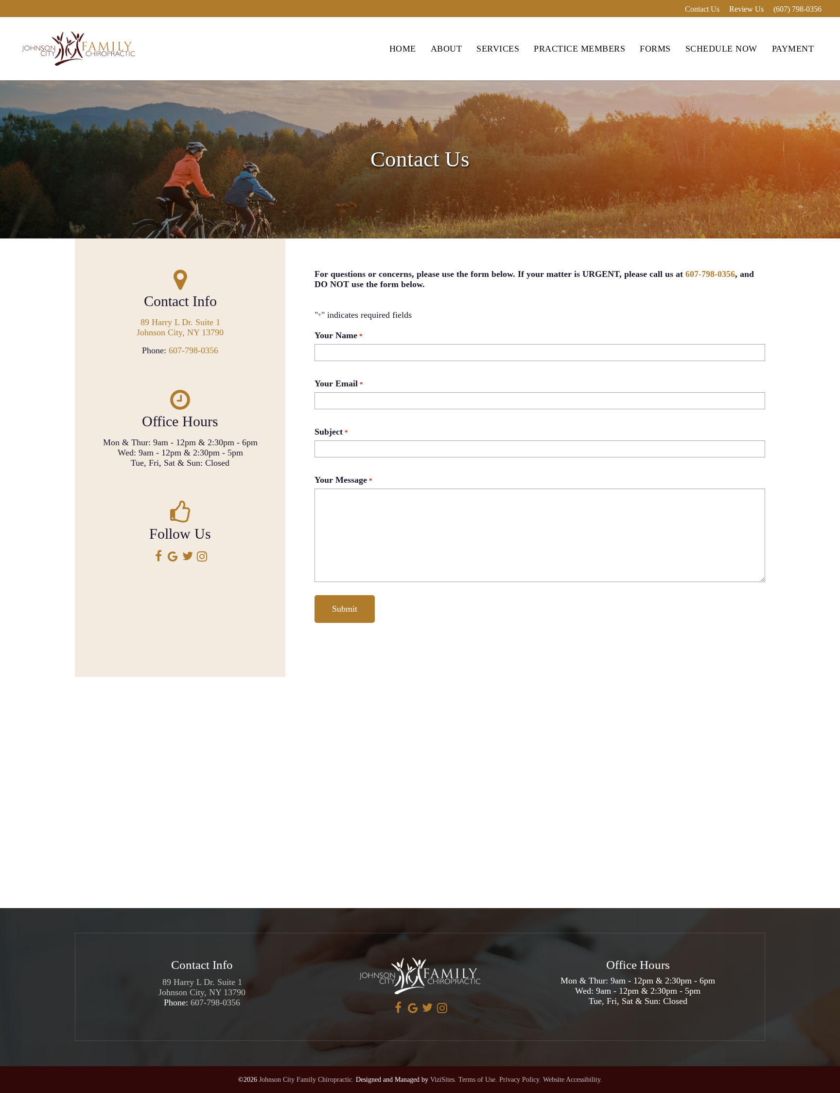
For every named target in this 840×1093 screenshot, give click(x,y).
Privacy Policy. (520, 1079)
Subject (331, 432)
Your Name (338, 335)
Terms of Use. (477, 1079)
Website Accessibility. (572, 1079)
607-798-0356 (193, 350)
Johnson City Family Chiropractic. (306, 1079)
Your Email (339, 383)
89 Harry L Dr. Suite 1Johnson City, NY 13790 (180, 327)
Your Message (343, 480)
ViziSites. (443, 1079)
